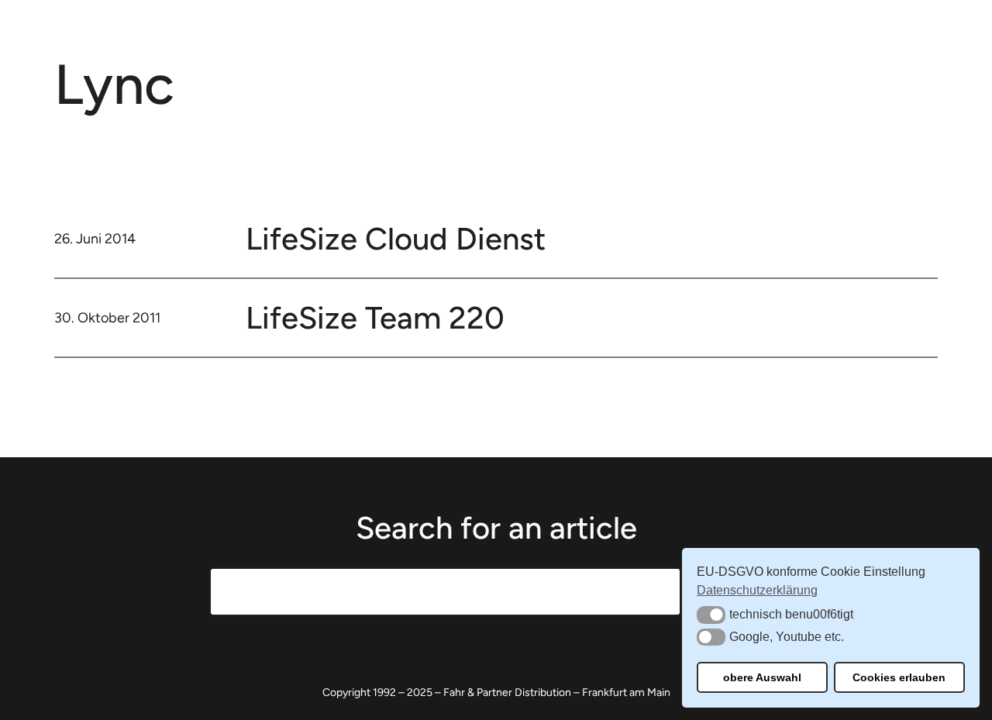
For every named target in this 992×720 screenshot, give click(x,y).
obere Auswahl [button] (762, 677)
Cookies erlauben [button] (899, 677)
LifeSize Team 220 (375, 317)
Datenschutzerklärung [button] (757, 590)
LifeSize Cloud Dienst (396, 238)
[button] (711, 614)
